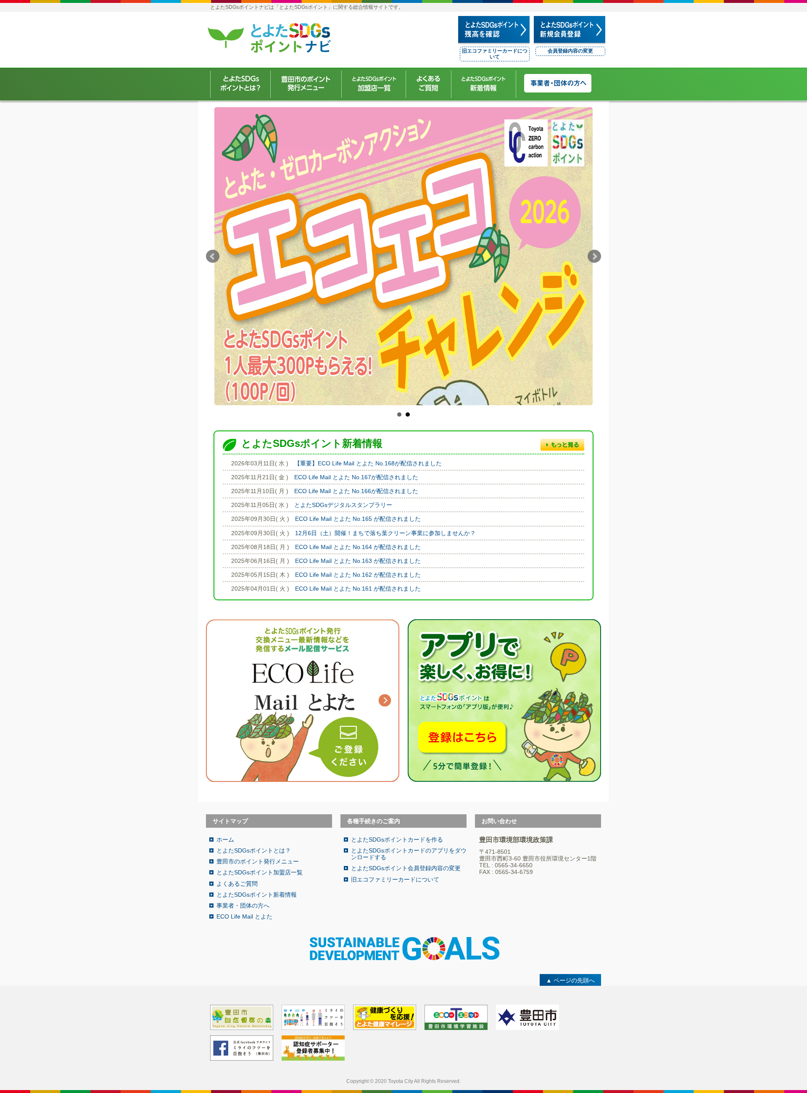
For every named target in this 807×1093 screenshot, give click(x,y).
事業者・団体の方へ (242, 905)
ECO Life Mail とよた (244, 916)
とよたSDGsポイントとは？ (253, 850)
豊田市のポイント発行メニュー (257, 861)
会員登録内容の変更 (570, 51)
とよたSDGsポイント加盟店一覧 (259, 872)
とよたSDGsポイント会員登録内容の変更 (406, 868)
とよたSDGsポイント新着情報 (256, 894)
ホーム (225, 839)
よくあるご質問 (237, 883)
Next (594, 256)
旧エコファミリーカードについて (494, 54)
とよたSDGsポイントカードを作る (397, 839)
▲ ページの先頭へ (570, 980)
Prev (212, 256)
